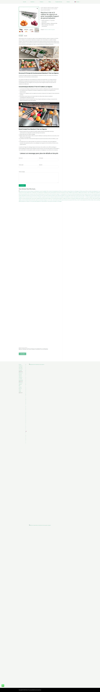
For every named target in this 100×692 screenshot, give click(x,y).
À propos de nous (58, 1)
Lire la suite (22, 353)
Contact (68, 1)
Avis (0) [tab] (25, 35)
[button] (37, 8)
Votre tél (40, 164)
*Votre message (22, 171)
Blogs (50, 1)
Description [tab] (21, 35)
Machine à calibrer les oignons (49, 7)
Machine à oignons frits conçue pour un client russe (20, 387)
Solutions (32, 1)
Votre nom (21, 158)
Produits (41, 1)
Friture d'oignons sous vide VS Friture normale (20, 367)
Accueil (24, 1)
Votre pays (41, 158)
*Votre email (21, 164)
